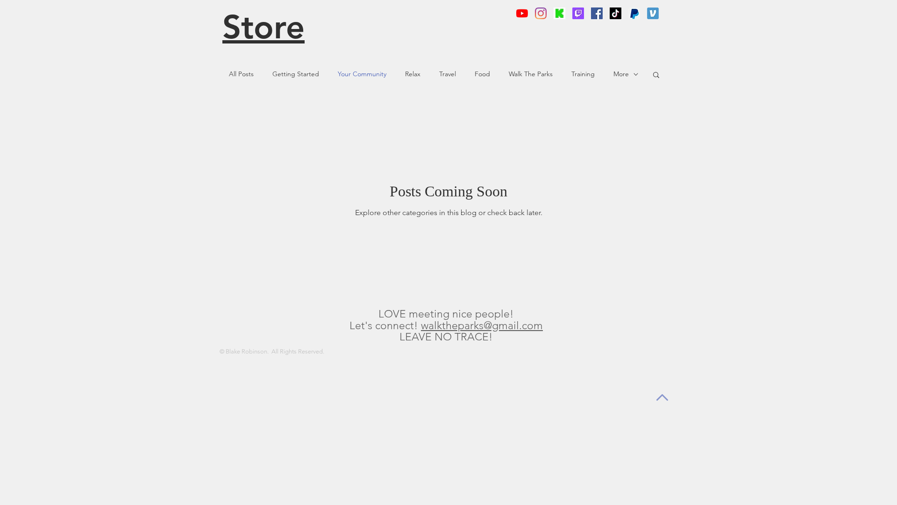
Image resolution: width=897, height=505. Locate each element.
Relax (412, 74)
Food (482, 74)
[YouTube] (522, 13)
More (621, 74)
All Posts (241, 74)
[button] (656, 75)
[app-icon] (653, 13)
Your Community (362, 74)
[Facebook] (597, 13)
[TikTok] (615, 13)
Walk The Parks (531, 74)
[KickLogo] (559, 13)
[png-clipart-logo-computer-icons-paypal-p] (634, 13)
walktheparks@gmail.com (482, 325)
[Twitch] (578, 13)
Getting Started (295, 74)
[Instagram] (541, 13)
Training (583, 74)
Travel (447, 74)
